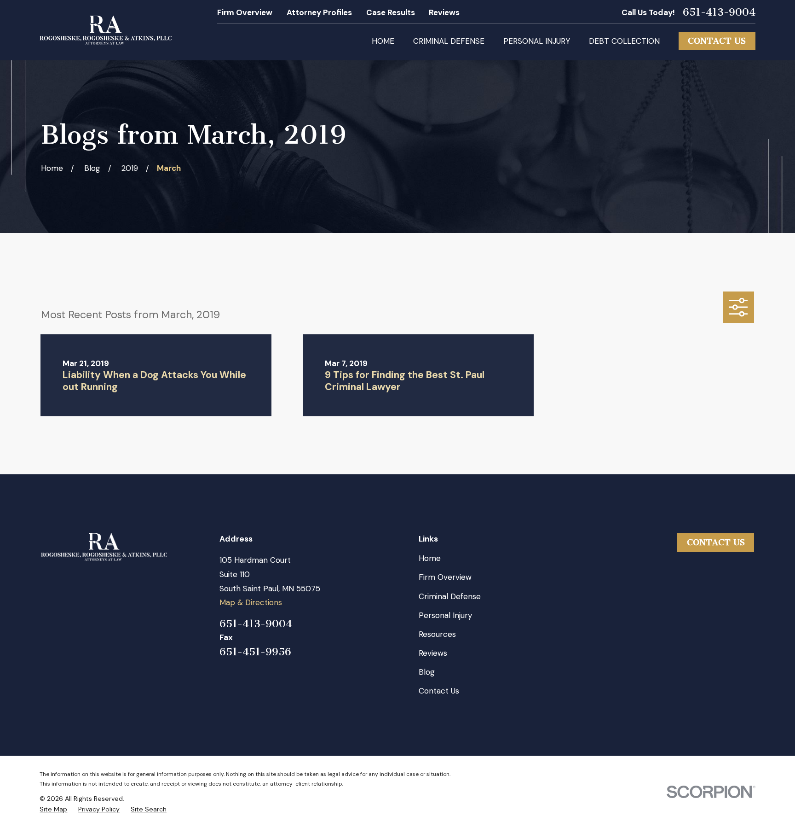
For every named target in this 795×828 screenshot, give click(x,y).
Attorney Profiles (319, 12)
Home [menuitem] (383, 41)
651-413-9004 (719, 12)
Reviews (444, 12)
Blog (427, 672)
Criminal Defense (450, 596)
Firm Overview (244, 12)
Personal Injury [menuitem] (536, 41)
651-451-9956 (255, 652)
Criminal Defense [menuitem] (448, 41)
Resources (437, 634)
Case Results (390, 12)
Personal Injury (445, 615)
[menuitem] (53, 809)
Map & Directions (250, 602)
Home (430, 558)
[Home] (106, 30)
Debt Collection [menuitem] (624, 41)
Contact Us (717, 41)
